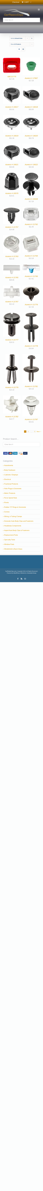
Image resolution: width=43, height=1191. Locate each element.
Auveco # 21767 (11, 302)
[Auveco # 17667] (31, 58)
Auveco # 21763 (11, 256)
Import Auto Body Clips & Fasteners (16, 530)
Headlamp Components (12, 526)
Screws (7, 512)
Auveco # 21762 (31, 224)
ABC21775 (11, 77)
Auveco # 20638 (31, 199)
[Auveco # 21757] (11, 208)
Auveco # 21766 (31, 276)
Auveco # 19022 (31, 165)
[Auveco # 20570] (11, 174)
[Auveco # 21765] (11, 265)
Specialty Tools (9, 540)
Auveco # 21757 (11, 227)
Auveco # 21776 (31, 305)
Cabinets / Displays (11, 475)
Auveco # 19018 (31, 107)
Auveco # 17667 (31, 78)
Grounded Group (31, 573)
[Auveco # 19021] (11, 145)
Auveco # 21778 (31, 346)
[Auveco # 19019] (11, 116)
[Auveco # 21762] (31, 208)
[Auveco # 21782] (11, 396)
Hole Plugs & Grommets (12, 488)
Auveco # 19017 (11, 107)
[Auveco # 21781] (31, 355)
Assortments (8, 465)
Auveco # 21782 (11, 417)
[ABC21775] (11, 58)
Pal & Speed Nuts (10, 498)
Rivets (6, 502)
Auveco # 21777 (11, 340)
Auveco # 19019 (11, 136)
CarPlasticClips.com (10, 571)
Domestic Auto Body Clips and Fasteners (18, 521)
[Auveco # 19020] (31, 116)
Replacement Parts (11, 535)
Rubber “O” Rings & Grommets (15, 507)
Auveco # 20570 (11, 193)
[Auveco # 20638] (31, 174)
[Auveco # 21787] (31, 396)
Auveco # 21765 (11, 277)
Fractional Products (11, 484)
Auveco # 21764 (31, 256)
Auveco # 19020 (31, 136)
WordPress (17, 573)
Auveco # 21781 (31, 386)
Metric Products (9, 493)
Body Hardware (9, 470)
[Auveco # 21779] (11, 355)
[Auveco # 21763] (11, 236)
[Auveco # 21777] (11, 314)
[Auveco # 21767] (11, 286)
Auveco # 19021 (11, 165)
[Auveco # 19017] (11, 87)
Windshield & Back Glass (13, 549)
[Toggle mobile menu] (39, 9)
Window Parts (9, 544)
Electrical (7, 479)
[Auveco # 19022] (31, 145)
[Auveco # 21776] (31, 286)
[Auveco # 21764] (31, 236)
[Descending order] (32, 38)
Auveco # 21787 (31, 419)
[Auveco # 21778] (31, 314)
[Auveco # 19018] (31, 87)
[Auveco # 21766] (31, 265)
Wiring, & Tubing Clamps (13, 516)
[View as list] (23, 49)
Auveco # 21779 (11, 387)
